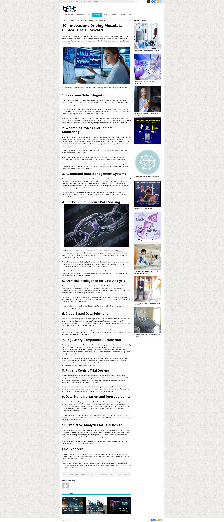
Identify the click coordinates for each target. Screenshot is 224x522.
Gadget (105, 14)
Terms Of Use (78, 1)
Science (88, 14)
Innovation (113, 14)
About (64, 1)
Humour (131, 14)
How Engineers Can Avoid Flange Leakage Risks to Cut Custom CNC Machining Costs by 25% (72, 510)
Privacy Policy (87, 1)
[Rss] (157, 1)
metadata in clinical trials (103, 150)
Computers (79, 14)
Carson (71, 480)
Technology (96, 14)
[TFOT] (69, 8)
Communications (68, 14)
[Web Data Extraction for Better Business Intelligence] (120, 507)
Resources (123, 14)
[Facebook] (152, 1)
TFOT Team (71, 1)
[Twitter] (155, 1)
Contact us (95, 1)
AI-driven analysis (75, 306)
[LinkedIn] (160, 1)
